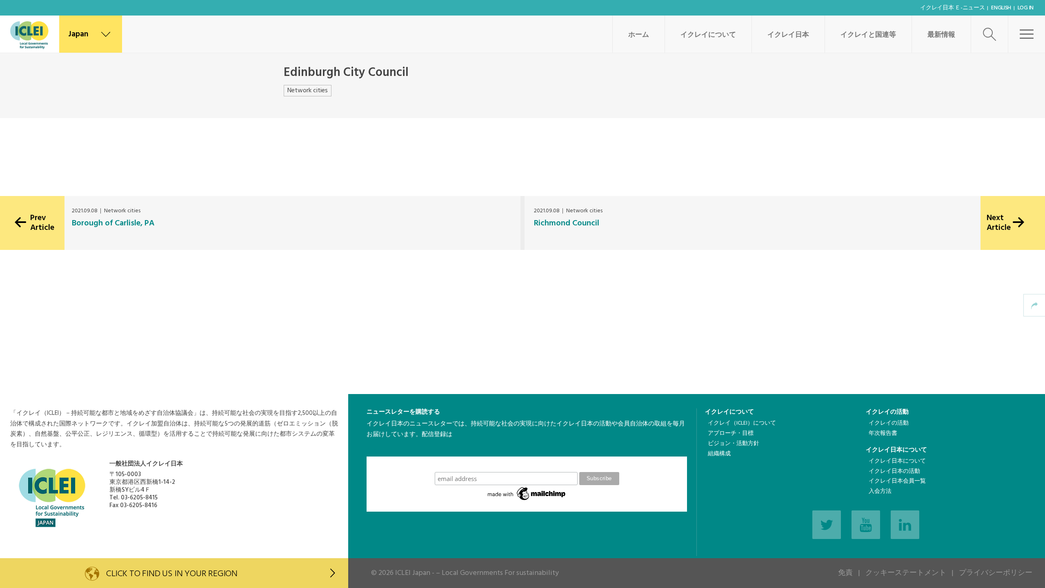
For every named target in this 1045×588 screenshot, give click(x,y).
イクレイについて (708, 34)
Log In (1026, 8)
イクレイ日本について (896, 450)
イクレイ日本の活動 (894, 471)
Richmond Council (566, 223)
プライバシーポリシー (995, 573)
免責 (845, 573)
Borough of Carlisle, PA (113, 223)
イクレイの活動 (887, 412)
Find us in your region (172, 574)
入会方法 (880, 491)
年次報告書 (883, 433)
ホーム (638, 34)
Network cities (307, 90)
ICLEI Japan (412, 573)
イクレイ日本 (788, 34)
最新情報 (941, 34)
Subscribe (527, 464)
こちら (376, 451)
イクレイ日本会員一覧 (897, 481)
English (1001, 8)
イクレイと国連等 (868, 34)
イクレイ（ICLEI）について (742, 423)
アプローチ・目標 (731, 433)
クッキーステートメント (905, 573)
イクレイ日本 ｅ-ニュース (952, 8)
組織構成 (719, 454)
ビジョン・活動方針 (733, 443)
